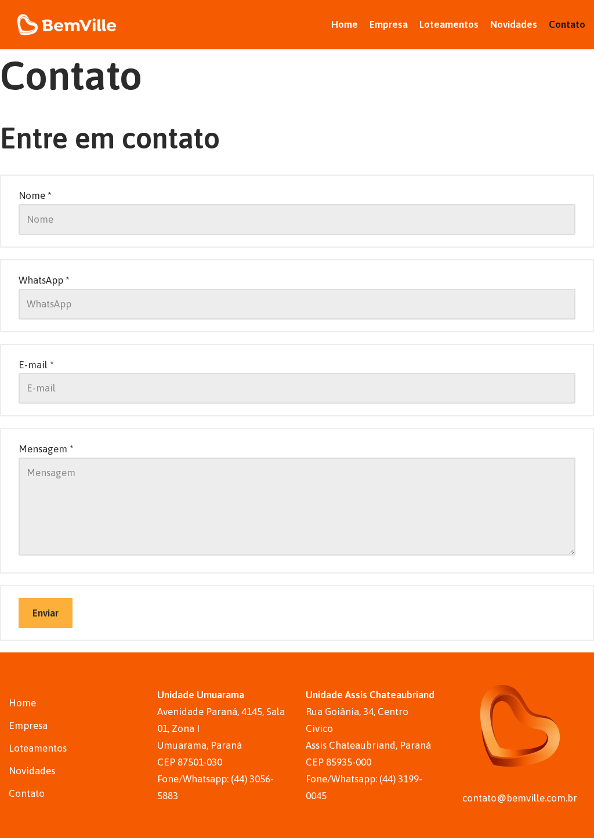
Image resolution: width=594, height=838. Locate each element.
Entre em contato (110, 138)
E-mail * (36, 365)
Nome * (35, 195)
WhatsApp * (44, 280)
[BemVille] (67, 24)
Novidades (513, 24)
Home (344, 24)
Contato (567, 24)
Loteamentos (449, 24)
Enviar (45, 613)
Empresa (389, 24)
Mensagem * (46, 449)
